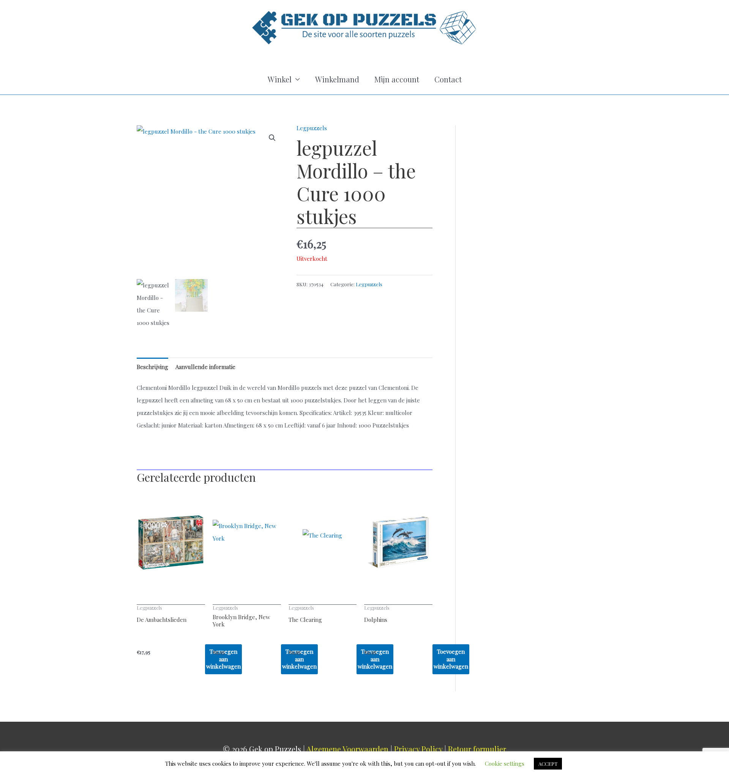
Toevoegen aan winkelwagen (451, 659)
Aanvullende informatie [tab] (205, 367)
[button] (272, 138)
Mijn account (396, 79)
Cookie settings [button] (504, 763)
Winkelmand (337, 79)
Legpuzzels (312, 128)
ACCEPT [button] (547, 763)
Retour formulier (477, 749)
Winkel (280, 79)
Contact (448, 79)
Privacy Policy (418, 749)
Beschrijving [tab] (152, 367)
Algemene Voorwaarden (347, 749)
